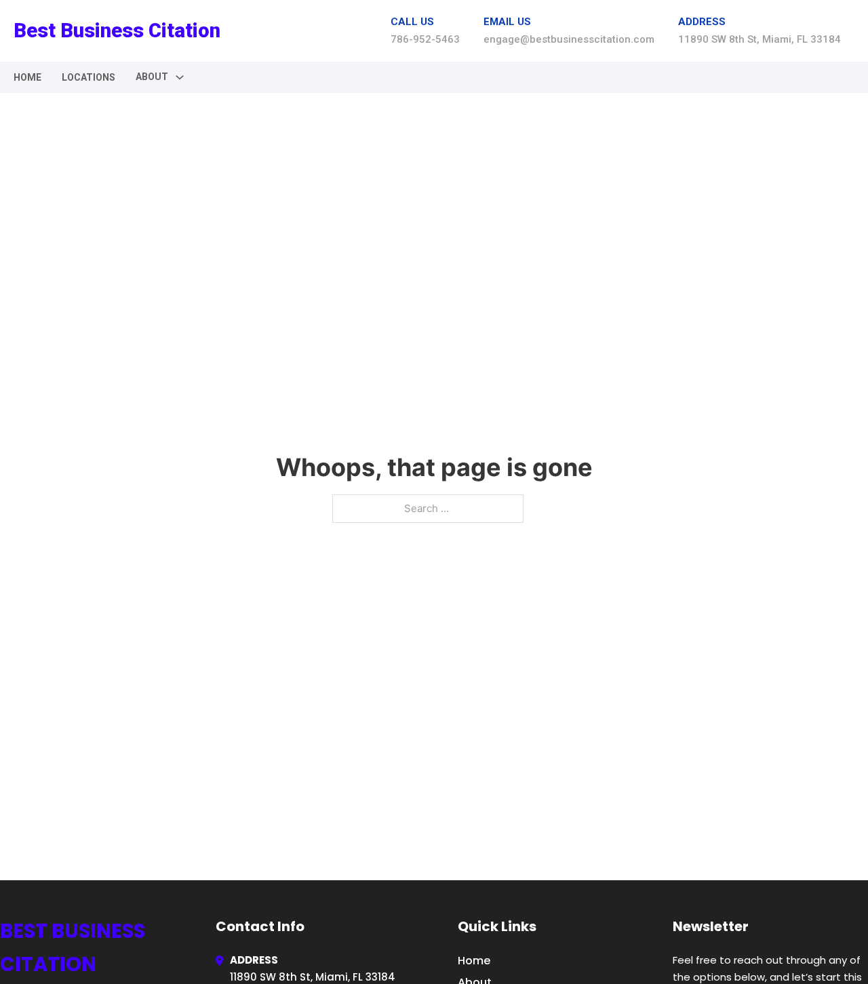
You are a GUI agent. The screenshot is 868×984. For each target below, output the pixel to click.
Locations (88, 77)
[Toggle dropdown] (179, 77)
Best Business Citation (117, 30)
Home (27, 77)
